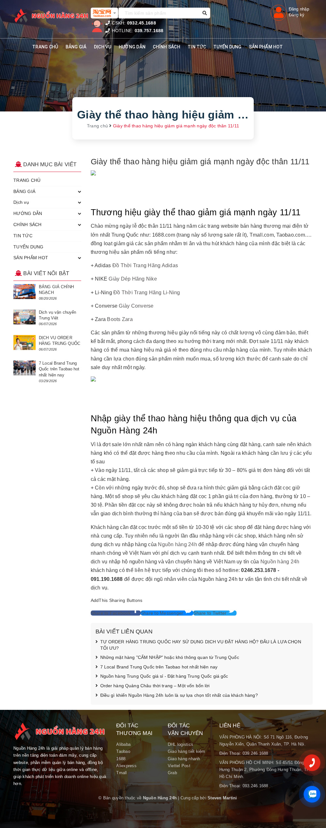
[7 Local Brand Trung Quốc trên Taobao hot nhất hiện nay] (24, 367)
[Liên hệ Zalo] (312, 794)
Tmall (121, 772)
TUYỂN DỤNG (227, 46)
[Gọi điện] (312, 762)
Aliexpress (126, 765)
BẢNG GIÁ (76, 46)
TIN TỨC (197, 46)
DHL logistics (180, 744)
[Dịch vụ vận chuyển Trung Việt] (24, 317)
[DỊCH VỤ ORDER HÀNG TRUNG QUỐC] (24, 342)
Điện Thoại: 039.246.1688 (243, 753)
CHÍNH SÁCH (166, 46)
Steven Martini (222, 798)
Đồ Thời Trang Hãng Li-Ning (146, 292)
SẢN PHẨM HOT (266, 46)
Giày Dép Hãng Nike (133, 279)
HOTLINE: (137, 30)
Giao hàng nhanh (184, 758)
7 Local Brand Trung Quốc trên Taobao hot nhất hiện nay (159, 666)
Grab (172, 772)
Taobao (123, 751)
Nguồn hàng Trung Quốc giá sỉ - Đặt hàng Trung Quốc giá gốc (164, 676)
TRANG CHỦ (45, 46)
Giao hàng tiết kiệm (186, 751)
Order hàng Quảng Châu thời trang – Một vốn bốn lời (155, 685)
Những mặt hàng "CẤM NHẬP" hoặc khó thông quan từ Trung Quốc (169, 657)
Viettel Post (179, 765)
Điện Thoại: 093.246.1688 (243, 785)
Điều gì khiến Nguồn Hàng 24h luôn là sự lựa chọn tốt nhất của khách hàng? (179, 695)
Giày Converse (136, 306)
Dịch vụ (102, 46)
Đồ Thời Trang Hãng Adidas (145, 265)
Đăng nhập (299, 9)
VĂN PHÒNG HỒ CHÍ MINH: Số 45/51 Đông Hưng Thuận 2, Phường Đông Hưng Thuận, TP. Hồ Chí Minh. (264, 769)
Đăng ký (297, 14)
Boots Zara (120, 319)
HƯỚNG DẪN (132, 46)
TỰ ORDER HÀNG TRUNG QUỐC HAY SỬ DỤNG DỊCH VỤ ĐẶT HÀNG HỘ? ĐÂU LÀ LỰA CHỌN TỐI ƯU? (200, 645)
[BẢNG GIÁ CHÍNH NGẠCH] (24, 291)
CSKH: (133, 22)
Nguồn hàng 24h (177, 544)
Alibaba (123, 744)
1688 (120, 758)
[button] (116, 613)
